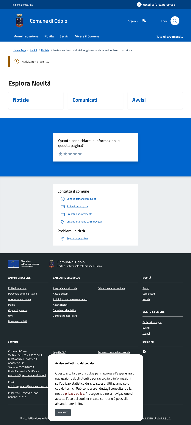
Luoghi (146, 333)
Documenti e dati (17, 321)
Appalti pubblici (61, 294)
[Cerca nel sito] (174, 20)
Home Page (19, 50)
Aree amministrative (19, 299)
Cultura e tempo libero (65, 316)
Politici (11, 305)
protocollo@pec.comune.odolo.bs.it (27, 375)
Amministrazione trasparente (114, 352)
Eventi (146, 328)
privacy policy (74, 393)
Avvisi (146, 288)
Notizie (45, 50)
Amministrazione (19, 278)
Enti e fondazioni (17, 288)
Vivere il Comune (154, 312)
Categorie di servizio (66, 278)
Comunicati (149, 294)
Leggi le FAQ (59, 352)
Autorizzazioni (60, 305)
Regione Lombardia (22, 5)
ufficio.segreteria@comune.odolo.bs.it (29, 386)
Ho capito (63, 412)
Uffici (11, 316)
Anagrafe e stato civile (65, 288)
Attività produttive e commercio (70, 299)
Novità (33, 50)
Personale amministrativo (22, 294)
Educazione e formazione (111, 288)
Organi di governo (17, 310)
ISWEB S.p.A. (164, 418)
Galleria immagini (152, 322)
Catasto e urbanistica (64, 310)
